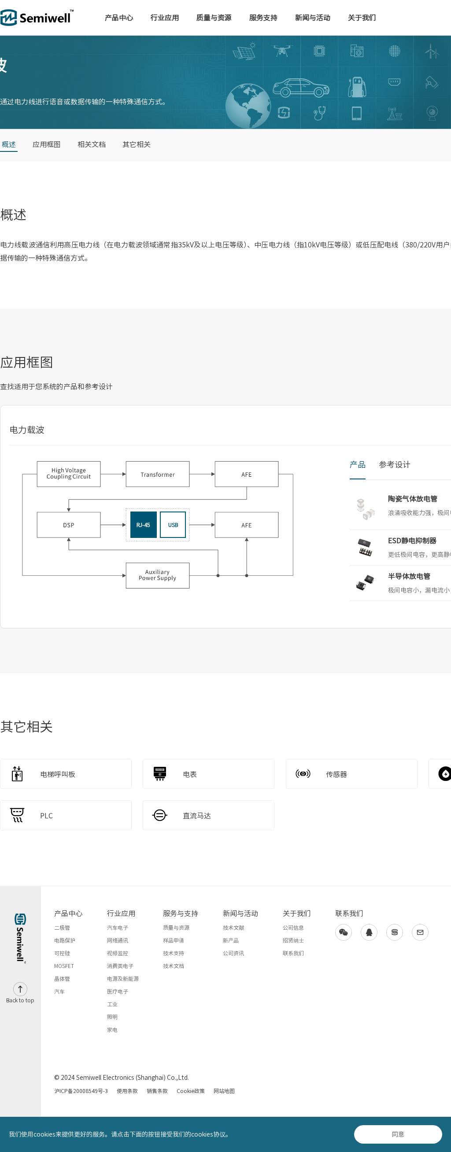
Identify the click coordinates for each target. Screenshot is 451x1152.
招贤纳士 (293, 940)
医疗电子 (117, 991)
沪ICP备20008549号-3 (81, 1090)
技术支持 (173, 953)
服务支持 (263, 17)
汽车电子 (117, 927)
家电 (112, 1029)
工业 (112, 1004)
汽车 (59, 991)
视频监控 (117, 953)
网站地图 (224, 1090)
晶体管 (62, 978)
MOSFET (64, 965)
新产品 (231, 940)
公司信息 (293, 927)
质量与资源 (214, 17)
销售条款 (157, 1090)
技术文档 (173, 965)
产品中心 (119, 17)
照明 (112, 1017)
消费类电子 (120, 965)
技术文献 (233, 927)
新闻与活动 (312, 17)
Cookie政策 (191, 1090)
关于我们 (362, 17)
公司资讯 (233, 953)
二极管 (62, 927)
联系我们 (293, 953)
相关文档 (92, 144)
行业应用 (165, 17)
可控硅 (62, 953)
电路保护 (64, 940)
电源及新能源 (123, 978)
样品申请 (173, 940)
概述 (9, 144)
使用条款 (127, 1090)
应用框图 (47, 144)
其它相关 (136, 144)
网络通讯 (117, 940)
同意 (398, 1134)
